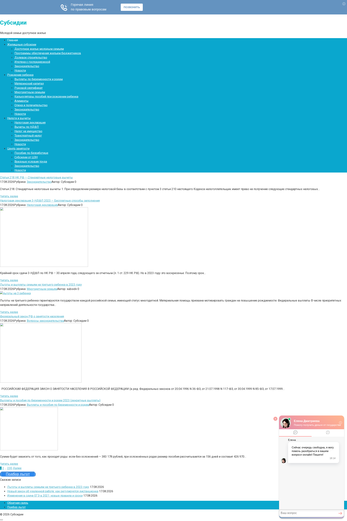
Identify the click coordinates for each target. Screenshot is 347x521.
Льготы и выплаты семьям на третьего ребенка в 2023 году (48, 487)
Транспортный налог (28, 135)
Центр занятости (18, 148)
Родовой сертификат (28, 88)
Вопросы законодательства (45, 320)
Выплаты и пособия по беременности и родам (58, 404)
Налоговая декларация (30, 122)
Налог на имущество (28, 131)
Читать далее (9, 196)
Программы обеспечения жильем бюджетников (47, 53)
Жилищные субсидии (21, 44)
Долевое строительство (30, 57)
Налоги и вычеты (19, 118)
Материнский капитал (29, 83)
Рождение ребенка (20, 75)
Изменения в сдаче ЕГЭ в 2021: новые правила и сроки (45, 495)
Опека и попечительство (31, 105)
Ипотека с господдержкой (32, 62)
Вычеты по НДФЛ (26, 127)
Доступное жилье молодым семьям (39, 49)
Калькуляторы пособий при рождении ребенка (46, 96)
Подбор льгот (16, 507)
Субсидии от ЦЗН (26, 157)
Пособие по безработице (31, 153)
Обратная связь (17, 503)
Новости (20, 70)
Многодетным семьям (29, 92)
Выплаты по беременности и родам (38, 79)
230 (9, 468)
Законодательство (26, 66)
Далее (17, 468)
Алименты (21, 101)
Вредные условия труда (30, 161)
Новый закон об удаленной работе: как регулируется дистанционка (52, 491)
